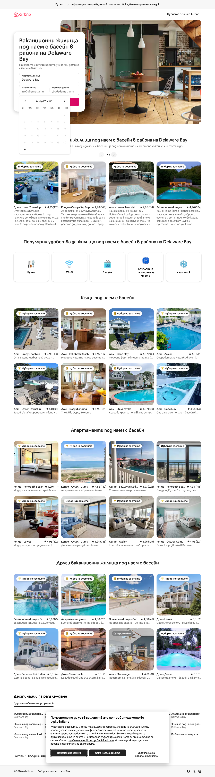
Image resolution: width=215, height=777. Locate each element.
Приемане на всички (69, 752)
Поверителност (47, 771)
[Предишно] (101, 154)
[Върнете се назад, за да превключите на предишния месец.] (25, 101)
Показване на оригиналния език (141, 4)
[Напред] (114, 154)
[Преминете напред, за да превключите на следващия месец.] (64, 101)
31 (25, 149)
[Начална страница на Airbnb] (22, 14)
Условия (65, 771)
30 (64, 142)
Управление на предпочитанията (146, 754)
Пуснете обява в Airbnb (183, 14)
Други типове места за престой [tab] (34, 703)
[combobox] (49, 80)
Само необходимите (107, 752)
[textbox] (34, 91)
